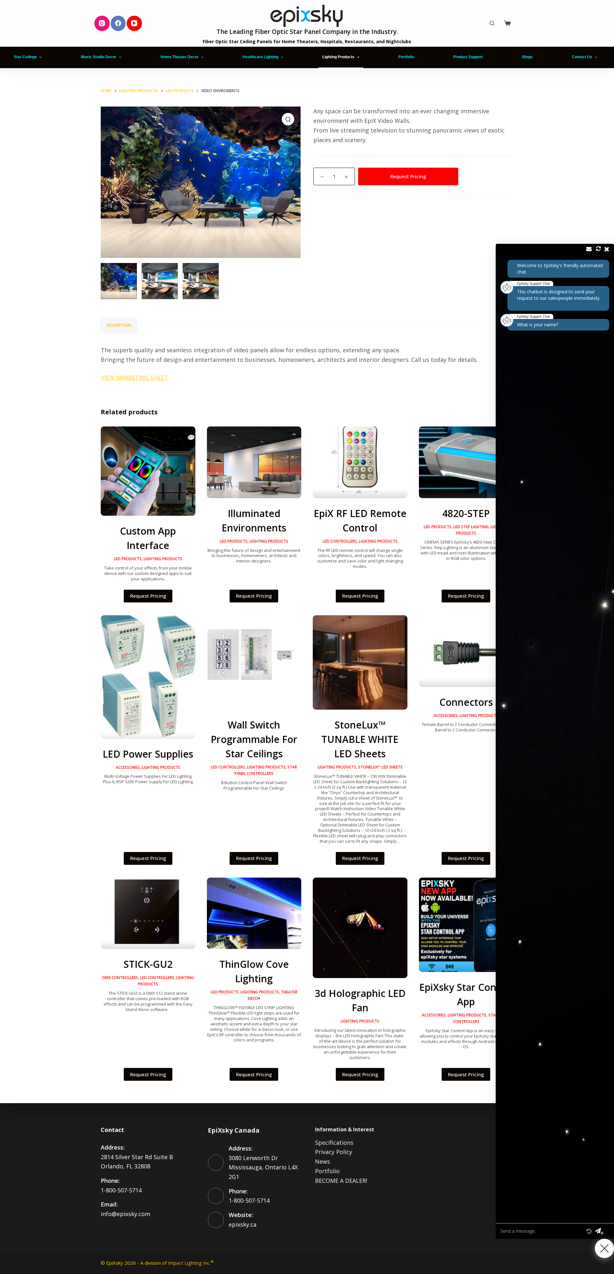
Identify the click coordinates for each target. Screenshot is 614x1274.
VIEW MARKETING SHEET (134, 377)
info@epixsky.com (125, 1214)
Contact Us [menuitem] (582, 57)
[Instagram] (102, 23)
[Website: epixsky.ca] (216, 1220)
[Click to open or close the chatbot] (604, 1248)
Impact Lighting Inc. (191, 1263)
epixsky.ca (242, 1224)
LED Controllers (340, 541)
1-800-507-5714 (121, 1190)
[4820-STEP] (466, 462)
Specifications (334, 1142)
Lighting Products (163, 558)
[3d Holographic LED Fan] (360, 928)
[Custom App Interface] (148, 471)
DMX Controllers (120, 977)
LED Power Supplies (148, 753)
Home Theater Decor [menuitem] (180, 57)
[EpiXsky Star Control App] (466, 925)
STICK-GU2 (148, 964)
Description (119, 325)
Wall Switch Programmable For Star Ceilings (254, 739)
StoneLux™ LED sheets (380, 767)
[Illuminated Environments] (254, 462)
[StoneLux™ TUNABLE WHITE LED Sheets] (360, 662)
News (322, 1161)
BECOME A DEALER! (341, 1180)
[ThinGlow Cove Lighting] (254, 913)
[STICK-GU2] (148, 913)
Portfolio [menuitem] (406, 57)
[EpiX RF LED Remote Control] (360, 462)
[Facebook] (118, 23)
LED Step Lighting (471, 527)
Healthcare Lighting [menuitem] (260, 57)
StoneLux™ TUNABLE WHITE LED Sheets (359, 739)
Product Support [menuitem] (468, 57)
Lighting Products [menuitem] (338, 57)
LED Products (128, 558)
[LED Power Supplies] (148, 677)
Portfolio (327, 1171)
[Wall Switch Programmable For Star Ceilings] (254, 662)
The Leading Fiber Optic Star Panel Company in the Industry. (307, 32)
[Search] (492, 23)
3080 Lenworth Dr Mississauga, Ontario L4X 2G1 (263, 1167)
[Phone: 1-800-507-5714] (216, 1196)
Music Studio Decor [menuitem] (98, 57)
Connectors (466, 702)
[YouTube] (134, 23)
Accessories (128, 767)
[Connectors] (466, 651)
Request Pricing (408, 176)
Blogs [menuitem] (527, 57)
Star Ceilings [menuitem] (25, 57)
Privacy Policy (333, 1152)
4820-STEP (466, 513)
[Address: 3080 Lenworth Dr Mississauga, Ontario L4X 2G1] (216, 1163)
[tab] (119, 325)
